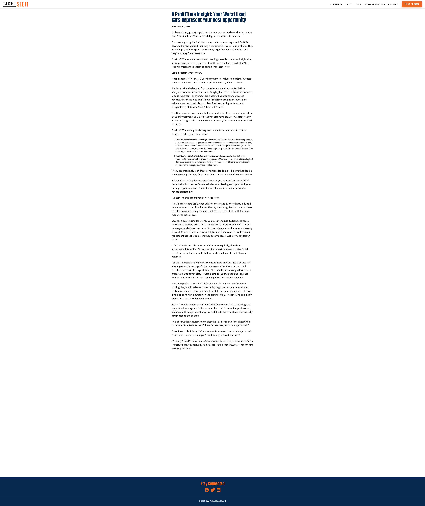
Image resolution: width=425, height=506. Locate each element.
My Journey (335, 4)
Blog (358, 4)
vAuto (349, 4)
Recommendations (374, 4)
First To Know (412, 4)
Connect (393, 4)
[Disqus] (212, 383)
